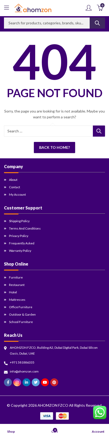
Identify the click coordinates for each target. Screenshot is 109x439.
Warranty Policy (20, 251)
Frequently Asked (21, 243)
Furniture (16, 277)
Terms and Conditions (25, 228)
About (13, 180)
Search (97, 23)
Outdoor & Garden (22, 314)
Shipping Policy (19, 221)
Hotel (13, 292)
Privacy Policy (18, 236)
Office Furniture (20, 307)
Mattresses (17, 300)
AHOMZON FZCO (53, 405)
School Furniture (21, 322)
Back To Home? (54, 147)
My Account (17, 194)
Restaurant (17, 285)
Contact (14, 187)
